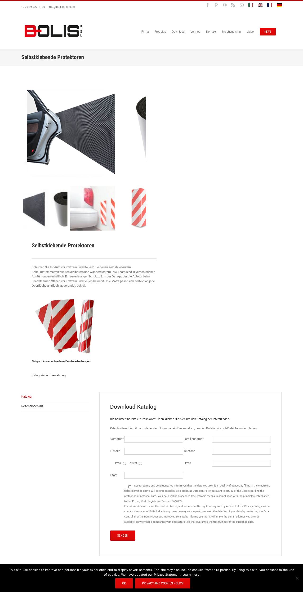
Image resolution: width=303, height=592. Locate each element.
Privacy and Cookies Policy (162, 583)
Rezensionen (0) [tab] (32, 406)
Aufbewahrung (56, 375)
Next (143, 131)
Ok (124, 583)
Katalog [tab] (26, 396)
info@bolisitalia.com (62, 7)
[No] (297, 578)
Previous (24, 131)
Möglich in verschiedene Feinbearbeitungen (61, 361)
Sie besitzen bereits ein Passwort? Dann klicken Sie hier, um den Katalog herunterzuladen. (170, 419)
